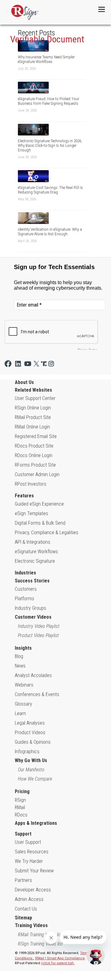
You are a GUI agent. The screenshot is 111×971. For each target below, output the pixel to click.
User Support (28, 842)
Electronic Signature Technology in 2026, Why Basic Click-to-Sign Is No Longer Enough (50, 145)
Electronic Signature (35, 561)
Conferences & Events (37, 694)
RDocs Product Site (34, 446)
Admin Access (29, 899)
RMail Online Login (32, 427)
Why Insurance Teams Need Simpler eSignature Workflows (46, 59)
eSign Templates (31, 513)
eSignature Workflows (36, 551)
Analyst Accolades (33, 675)
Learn (20, 713)
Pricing (22, 791)
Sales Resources (31, 852)
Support (23, 834)
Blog (19, 656)
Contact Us (26, 909)
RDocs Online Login (33, 455)
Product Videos (30, 732)
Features (24, 496)
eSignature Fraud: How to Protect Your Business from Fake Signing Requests (48, 101)
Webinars (24, 685)
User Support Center (35, 398)
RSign (20, 800)
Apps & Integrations (36, 823)
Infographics (27, 751)
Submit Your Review (34, 871)
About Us (24, 382)
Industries (25, 573)
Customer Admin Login (37, 474)
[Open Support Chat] (95, 955)
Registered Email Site (36, 436)
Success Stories (32, 581)
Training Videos (31, 925)
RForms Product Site (35, 465)
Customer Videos (33, 617)
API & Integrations (32, 542)
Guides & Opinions (33, 742)
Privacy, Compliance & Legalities (46, 532)
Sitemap (23, 918)
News (20, 666)
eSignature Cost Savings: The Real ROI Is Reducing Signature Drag (50, 189)
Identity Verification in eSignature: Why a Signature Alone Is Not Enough (50, 231)
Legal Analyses (30, 723)
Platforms (24, 598)
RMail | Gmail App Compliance (60, 958)
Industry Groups (30, 608)
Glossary (23, 704)
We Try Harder (29, 861)
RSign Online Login (33, 408)
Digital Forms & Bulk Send (40, 523)
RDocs (21, 815)
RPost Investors (30, 484)
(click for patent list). (58, 963)
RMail (20, 807)
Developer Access (33, 890)
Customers (26, 589)
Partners (23, 880)
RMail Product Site (33, 417)
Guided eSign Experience (39, 504)
